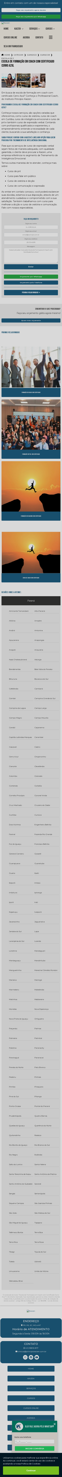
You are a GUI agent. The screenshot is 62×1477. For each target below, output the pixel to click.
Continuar (31, 1470)
